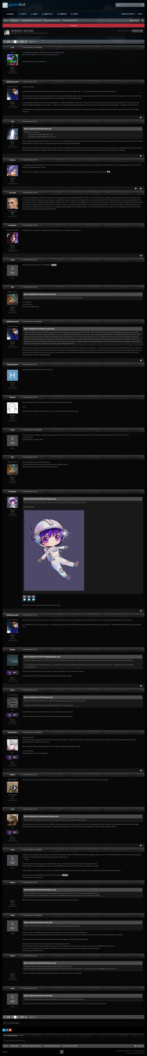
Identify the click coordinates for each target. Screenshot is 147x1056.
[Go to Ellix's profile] (12, 299)
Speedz (12, 649)
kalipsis (12, 774)
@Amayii (65, 875)
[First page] (4, 41)
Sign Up (140, 14)
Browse (10, 14)
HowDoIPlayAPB (12, 364)
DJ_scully (12, 192)
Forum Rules (63, 14)
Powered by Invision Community (135, 1053)
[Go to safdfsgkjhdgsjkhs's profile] (12, 94)
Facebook (142, 21)
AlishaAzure (48, 890)
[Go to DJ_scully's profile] (12, 203)
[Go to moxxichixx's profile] (12, 237)
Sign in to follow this (125, 30)
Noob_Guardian (49, 816)
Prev (8, 41)
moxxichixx (12, 225)
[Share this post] (142, 47)
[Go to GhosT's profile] (12, 702)
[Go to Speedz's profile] (12, 660)
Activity (23, 14)
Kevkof (12, 882)
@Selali (54, 265)
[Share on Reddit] (10, 1030)
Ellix (12, 287)
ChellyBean (49, 499)
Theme (4, 1052)
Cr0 (12, 47)
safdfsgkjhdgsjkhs (12, 82)
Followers (135, 31)
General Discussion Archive (38, 33)
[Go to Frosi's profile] (12, 819)
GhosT (12, 690)
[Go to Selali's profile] (7, 32)
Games (35, 14)
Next (22, 41)
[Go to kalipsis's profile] (12, 787)
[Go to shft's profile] (12, 134)
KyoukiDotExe (12, 732)
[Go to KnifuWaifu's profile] (12, 502)
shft (12, 121)
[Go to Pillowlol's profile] (12, 407)
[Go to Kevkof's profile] (12, 893)
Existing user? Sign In (128, 14)
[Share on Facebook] (7, 1030)
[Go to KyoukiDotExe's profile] (12, 744)
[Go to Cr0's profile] (12, 59)
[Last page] (26, 41)
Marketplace (48, 14)
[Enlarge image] (54, 550)
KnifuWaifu (12, 491)
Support (75, 14)
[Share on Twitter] (3, 1030)
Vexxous (13, 160)
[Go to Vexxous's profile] (12, 170)
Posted (29, 47)
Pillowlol (13, 397)
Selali (14, 33)
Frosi (12, 809)
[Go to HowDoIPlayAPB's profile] (12, 375)
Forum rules (73, 25)
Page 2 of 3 (32, 41)
